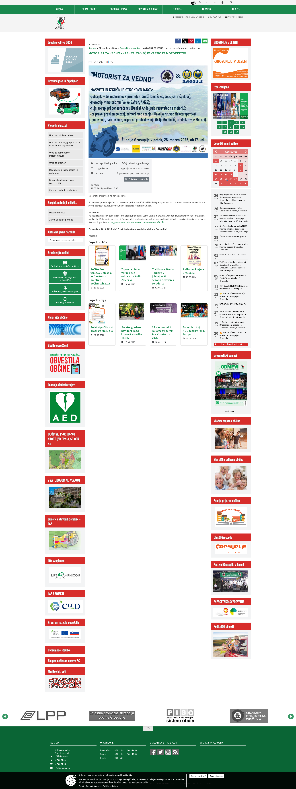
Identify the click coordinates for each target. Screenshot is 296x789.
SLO (207, 2)
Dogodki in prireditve (130, 48)
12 (231, 131)
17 (216, 174)
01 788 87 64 (60, 764)
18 (221, 174)
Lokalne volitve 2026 (60, 42)
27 (216, 160)
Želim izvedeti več (198, 776)
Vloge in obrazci (57, 125)
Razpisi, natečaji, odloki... (62, 202)
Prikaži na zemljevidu (138, 179)
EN (215, 2)
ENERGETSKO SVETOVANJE (229, 601)
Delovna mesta (57, 212)
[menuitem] (60, 9)
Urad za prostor (57, 162)
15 (240, 169)
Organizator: (102, 168)
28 (235, 178)
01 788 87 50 (215, 16)
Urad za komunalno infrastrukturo (59, 154)
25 (221, 178)
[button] (5, 716)
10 (242, 127)
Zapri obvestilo (216, 776)
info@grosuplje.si (235, 16)
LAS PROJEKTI (56, 593)
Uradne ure (106, 742)
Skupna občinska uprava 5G (64, 660)
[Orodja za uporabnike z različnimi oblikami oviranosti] (193, 3)
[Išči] (231, 2)
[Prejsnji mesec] (216, 151)
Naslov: (99, 173)
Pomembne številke (59, 650)
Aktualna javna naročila (61, 231)
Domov (92, 48)
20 (230, 174)
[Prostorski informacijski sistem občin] (170, 716)
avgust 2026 (231, 151)
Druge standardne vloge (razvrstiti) (61, 181)
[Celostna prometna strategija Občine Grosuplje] (101, 716)
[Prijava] (222, 2)
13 (237, 131)
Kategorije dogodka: (106, 163)
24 (216, 178)
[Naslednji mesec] (246, 151)
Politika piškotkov (110, 786)
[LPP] (32, 716)
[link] (178, 41)
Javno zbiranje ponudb (61, 219)
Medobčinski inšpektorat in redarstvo (63, 171)
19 (226, 174)
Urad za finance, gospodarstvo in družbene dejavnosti (65, 144)
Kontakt (55, 742)
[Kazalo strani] (200, 2)
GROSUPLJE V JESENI (226, 42)
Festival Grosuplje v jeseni (229, 564)
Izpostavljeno (221, 86)
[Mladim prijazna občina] (238, 716)
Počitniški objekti (224, 626)
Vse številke (229, 411)
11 (225, 131)
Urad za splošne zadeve (61, 135)
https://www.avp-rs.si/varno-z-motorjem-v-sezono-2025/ (136, 222)
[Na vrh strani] (148, 728)
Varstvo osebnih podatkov (63, 190)
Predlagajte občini (58, 252)
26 (226, 178)
